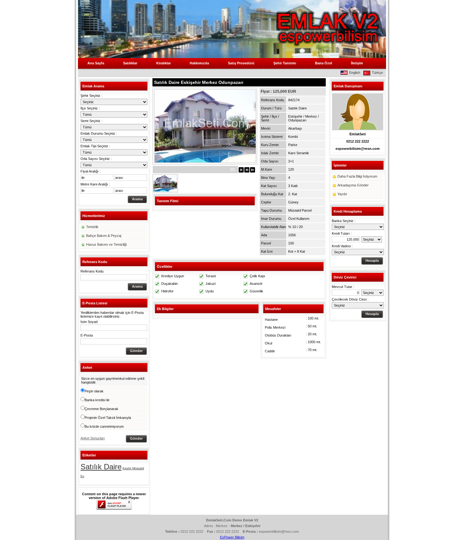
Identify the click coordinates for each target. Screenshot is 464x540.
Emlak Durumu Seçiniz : (98, 133)
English (354, 72)
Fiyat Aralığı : (90, 171)
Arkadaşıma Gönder (353, 185)
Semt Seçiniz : (91, 121)
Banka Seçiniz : (343, 221)
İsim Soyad (89, 322)
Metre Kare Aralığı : (95, 184)
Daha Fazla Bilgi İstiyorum (357, 176)
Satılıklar (130, 63)
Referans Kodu (92, 271)
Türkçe (377, 72)
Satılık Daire (101, 466)
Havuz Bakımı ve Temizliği (106, 244)
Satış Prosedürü (241, 63)
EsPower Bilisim (232, 537)
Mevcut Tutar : (343, 287)
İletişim (357, 63)
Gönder (136, 351)
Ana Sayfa (95, 63)
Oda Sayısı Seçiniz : (96, 159)
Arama (137, 199)
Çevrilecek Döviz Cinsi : (350, 299)
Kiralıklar (163, 63)
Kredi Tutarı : (342, 233)
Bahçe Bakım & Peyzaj (103, 236)
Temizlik (92, 227)
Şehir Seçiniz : (91, 95)
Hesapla (372, 260)
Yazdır (342, 194)
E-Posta (86, 335)
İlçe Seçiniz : (90, 108)
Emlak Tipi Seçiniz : (95, 146)
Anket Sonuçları (92, 438)
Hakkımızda (199, 63)
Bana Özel (323, 63)
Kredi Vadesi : (342, 246)
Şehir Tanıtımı (284, 63)
